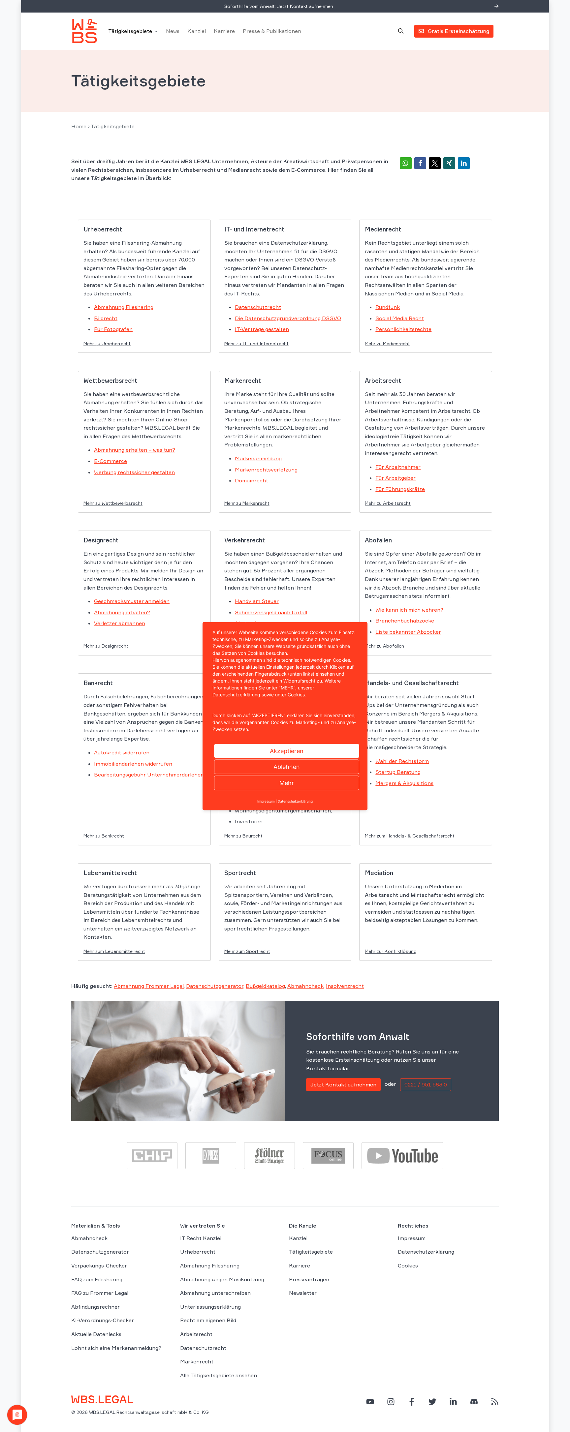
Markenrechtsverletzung (266, 469)
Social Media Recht (399, 318)
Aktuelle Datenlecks (96, 1334)
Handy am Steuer (257, 601)
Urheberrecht (197, 1251)
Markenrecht (196, 1361)
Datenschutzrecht (258, 307)
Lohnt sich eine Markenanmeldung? (116, 1348)
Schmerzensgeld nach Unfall (271, 612)
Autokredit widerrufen (121, 752)
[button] (406, 163)
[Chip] (152, 1155)
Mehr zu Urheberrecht (107, 343)
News (172, 31)
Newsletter (303, 1293)
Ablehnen (286, 766)
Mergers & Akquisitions (404, 783)
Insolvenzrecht (345, 986)
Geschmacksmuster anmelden (132, 601)
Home (78, 126)
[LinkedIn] (453, 1402)
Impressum (412, 1238)
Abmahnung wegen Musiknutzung (222, 1279)
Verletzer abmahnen (119, 623)
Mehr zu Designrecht (105, 646)
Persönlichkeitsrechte (403, 329)
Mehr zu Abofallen (384, 646)
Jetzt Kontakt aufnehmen (343, 1084)
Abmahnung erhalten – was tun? (134, 449)
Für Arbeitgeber (395, 477)
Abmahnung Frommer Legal (149, 986)
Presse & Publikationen (272, 31)
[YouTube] (370, 1402)
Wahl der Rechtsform (402, 761)
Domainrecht (251, 480)
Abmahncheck (305, 986)
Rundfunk (387, 307)
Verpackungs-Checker (99, 1265)
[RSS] (495, 1402)
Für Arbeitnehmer (398, 467)
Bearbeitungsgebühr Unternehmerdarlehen (149, 774)
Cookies (408, 1265)
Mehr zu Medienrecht (387, 343)
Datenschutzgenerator (214, 986)
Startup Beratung (398, 772)
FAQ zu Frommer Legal (99, 1293)
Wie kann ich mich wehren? (409, 609)
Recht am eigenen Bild (208, 1320)
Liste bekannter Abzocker (408, 631)
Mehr (286, 782)
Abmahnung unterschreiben (215, 1293)
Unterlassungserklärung (210, 1306)
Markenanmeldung (258, 458)
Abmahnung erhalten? (122, 612)
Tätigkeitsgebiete (130, 31)
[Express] (211, 1155)
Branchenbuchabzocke (404, 620)
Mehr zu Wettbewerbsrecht (112, 503)
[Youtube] (402, 1155)
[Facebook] (412, 1402)
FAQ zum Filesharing (96, 1279)
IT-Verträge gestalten (262, 329)
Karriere (224, 31)
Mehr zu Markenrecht (246, 503)
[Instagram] (391, 1402)
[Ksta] (269, 1155)
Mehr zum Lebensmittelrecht (114, 951)
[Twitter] (432, 1402)
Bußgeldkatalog (265, 986)
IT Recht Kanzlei (200, 1238)
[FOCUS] (328, 1155)
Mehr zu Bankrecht (103, 835)
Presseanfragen (309, 1279)
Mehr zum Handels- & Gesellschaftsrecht (410, 835)
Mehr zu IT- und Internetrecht (256, 343)
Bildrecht (105, 318)
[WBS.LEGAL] (84, 31)
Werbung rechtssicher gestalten (134, 472)
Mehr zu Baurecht (243, 835)
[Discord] (474, 1402)
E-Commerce (110, 461)
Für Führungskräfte (400, 489)
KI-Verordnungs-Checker (102, 1320)
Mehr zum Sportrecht (247, 951)
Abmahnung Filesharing (123, 307)
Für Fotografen (113, 329)
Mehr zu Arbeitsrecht (388, 503)
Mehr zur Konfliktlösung (391, 951)
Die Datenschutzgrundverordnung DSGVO (288, 318)
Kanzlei (196, 31)
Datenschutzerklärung (426, 1251)
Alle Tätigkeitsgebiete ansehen (218, 1375)
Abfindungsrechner (95, 1306)
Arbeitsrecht (196, 1334)
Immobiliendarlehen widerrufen (133, 763)
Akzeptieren (286, 750)
